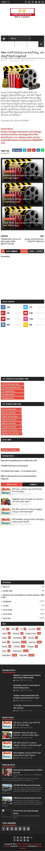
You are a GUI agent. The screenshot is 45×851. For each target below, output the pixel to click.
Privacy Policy (35, 844)
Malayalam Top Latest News (10, 433)
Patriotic (4, 646)
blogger (24, 251)
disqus (31, 251)
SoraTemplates (22, 846)
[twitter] (29, 1)
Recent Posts (12, 485)
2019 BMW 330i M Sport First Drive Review (14, 465)
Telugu (4, 651)
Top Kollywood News (11, 398)
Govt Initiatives (17, 638)
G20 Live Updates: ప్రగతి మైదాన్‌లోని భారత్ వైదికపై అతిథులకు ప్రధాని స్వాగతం (28, 520)
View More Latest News (9, 450)
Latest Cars (7, 44)
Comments (33, 485)
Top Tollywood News (11, 391)
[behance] (39, 1)
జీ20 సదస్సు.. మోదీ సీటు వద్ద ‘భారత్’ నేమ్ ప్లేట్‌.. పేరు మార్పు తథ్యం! (27, 490)
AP (21, 629)
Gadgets (4, 638)
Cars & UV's (6, 587)
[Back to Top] (31, 837)
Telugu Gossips (7, 610)
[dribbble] (32, 1)
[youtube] (27, 840)
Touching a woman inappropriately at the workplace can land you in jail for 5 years (26, 696)
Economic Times (7, 591)
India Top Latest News (10, 412)
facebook (40, 251)
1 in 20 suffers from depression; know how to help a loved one (27, 706)
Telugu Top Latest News (10, 419)
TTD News (5, 606)
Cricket (4, 633)
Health (4, 642)
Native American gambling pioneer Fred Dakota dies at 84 (19, 460)
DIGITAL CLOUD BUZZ (23, 844)
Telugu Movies (29, 60)
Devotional (16, 633)
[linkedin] (42, 1)
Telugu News (7, 618)
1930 (3, 629)
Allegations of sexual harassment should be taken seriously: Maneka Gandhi (27, 676)
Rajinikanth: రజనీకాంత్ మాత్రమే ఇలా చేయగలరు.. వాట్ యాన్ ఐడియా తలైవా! (21, 176)
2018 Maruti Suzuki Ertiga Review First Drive (27, 798)
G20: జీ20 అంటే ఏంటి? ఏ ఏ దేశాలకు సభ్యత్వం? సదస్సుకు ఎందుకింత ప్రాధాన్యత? (27, 510)
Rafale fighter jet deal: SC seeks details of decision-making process (26, 686)
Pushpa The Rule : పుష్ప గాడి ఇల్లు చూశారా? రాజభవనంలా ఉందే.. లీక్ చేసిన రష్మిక (22, 224)
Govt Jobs (31, 638)
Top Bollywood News (12, 394)
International (7, 602)
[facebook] (25, 1)
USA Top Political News (10, 409)
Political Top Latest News (10, 416)
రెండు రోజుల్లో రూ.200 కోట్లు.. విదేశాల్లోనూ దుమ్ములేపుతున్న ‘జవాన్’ (17, 200)
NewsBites (21, 44)
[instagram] (36, 1)
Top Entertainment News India (11, 387)
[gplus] (21, 840)
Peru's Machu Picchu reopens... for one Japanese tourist (18, 471)
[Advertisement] (22, 351)
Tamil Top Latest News (10, 426)
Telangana (30, 646)
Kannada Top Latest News (10, 430)
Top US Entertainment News (11, 384)
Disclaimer (6, 846)
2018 (13, 629)
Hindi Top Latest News (10, 423)
